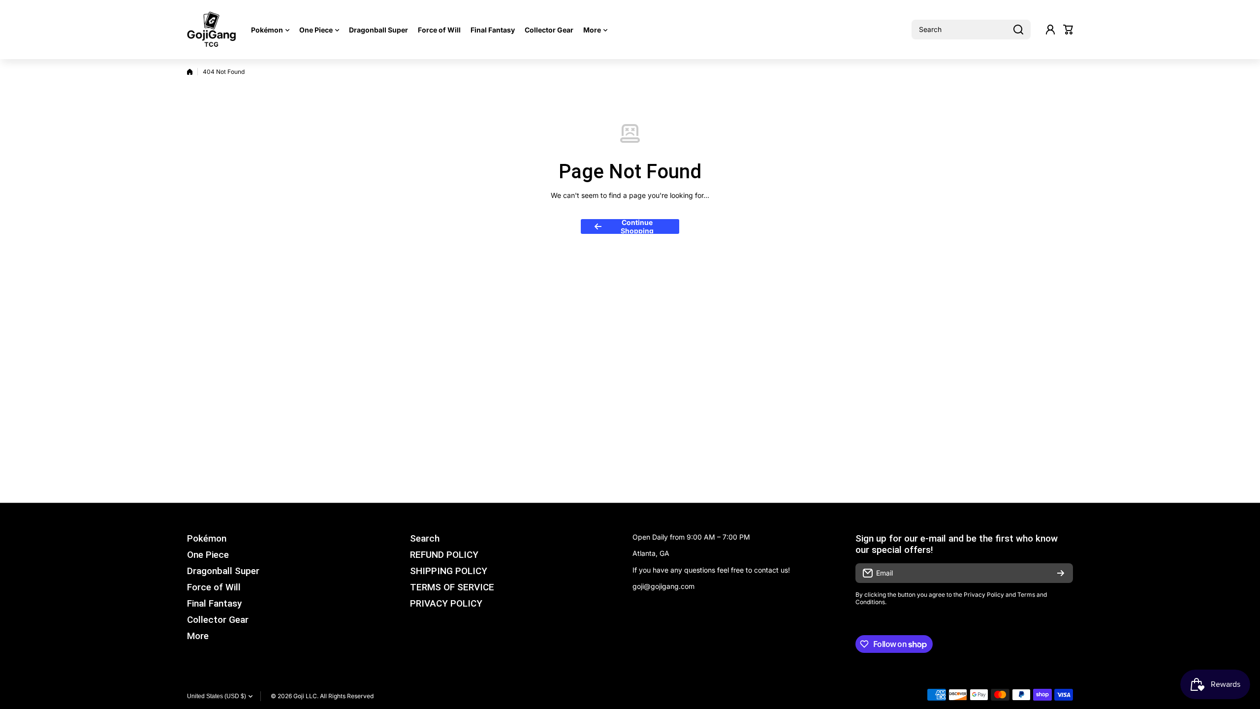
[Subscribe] (1060, 573)
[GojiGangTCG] (211, 29)
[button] (1068, 29)
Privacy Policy (984, 594)
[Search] (1018, 29)
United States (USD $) (216, 696)
